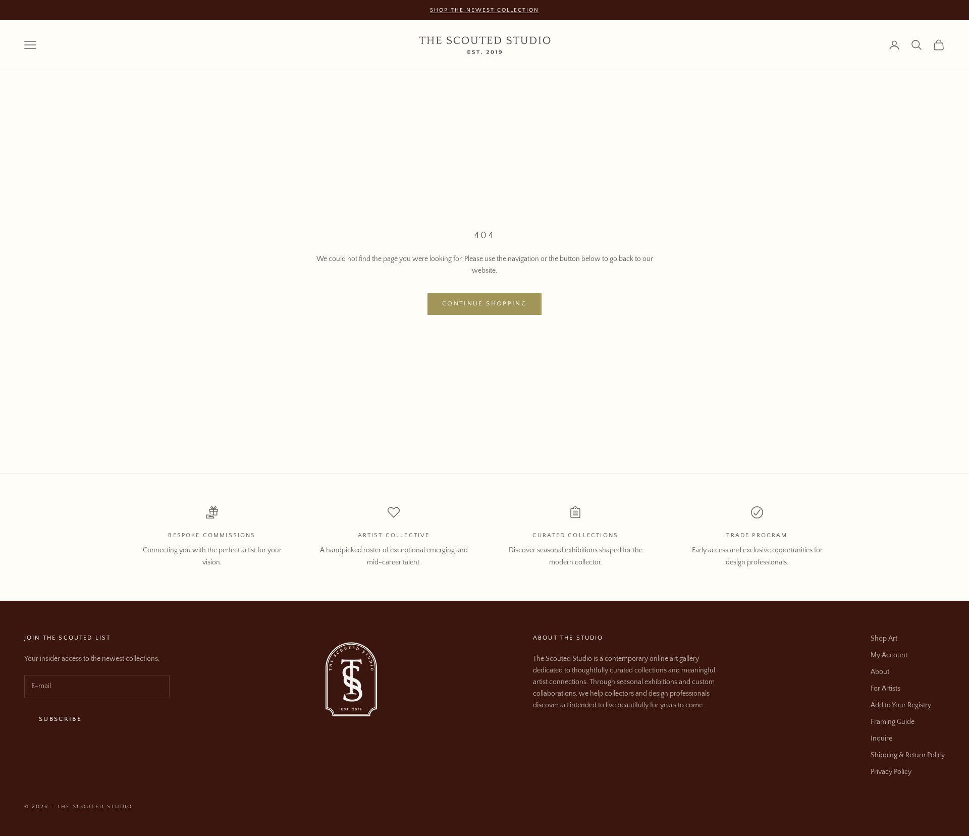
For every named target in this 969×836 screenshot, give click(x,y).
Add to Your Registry (901, 705)
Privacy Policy (891, 772)
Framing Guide (892, 722)
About (880, 672)
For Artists (885, 689)
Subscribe (60, 718)
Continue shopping (484, 303)
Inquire (881, 739)
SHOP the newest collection (484, 10)
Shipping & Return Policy (908, 755)
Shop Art (884, 639)
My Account (889, 655)
